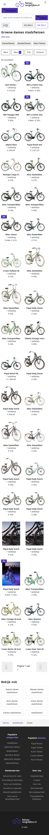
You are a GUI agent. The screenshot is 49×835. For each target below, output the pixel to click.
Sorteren (40, 52)
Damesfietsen (8, 43)
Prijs (29, 52)
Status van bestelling (12, 784)
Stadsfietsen (37, 712)
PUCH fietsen (36, 759)
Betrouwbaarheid (36, 792)
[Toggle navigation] (5, 4)
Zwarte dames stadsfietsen (12, 691)
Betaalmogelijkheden (12, 792)
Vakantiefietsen (12, 763)
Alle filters (41, 25)
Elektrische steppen (12, 759)
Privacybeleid (36, 796)
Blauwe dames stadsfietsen (37, 691)
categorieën (12, 737)
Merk (5, 52)
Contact (36, 780)
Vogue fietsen (37, 747)
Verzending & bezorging (12, 780)
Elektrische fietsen (12, 747)
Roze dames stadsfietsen (12, 702)
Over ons (37, 784)
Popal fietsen (36, 743)
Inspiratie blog (37, 776)
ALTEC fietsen (37, 751)
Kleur (17, 52)
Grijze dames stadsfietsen (37, 702)
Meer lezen (5, 36)
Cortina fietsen (36, 755)
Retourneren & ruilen (12, 776)
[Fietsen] (5, 25)
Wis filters (28, 25)
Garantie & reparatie (12, 788)
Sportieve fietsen (12, 755)
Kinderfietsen (12, 751)
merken (42, 738)
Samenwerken (36, 788)
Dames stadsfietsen (12, 712)
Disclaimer (36, 799)
